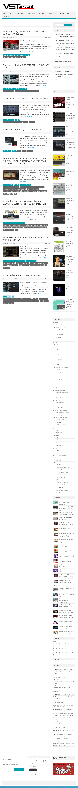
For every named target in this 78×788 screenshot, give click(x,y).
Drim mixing (6, 57)
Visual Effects (59, 492)
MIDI (28, 189)
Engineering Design (60, 339)
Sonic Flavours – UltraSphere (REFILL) (69, 286)
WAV (15, 193)
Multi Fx (16, 57)
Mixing (12, 57)
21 (65, 650)
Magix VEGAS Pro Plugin (62, 482)
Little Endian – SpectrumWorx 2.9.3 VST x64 (24, 275)
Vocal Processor (40, 265)
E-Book (57, 450)
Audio (11, 13)
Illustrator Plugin (60, 422)
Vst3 (24, 261)
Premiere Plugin (60, 487)
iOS (57, 439)
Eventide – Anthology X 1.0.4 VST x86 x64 (23, 129)
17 (53, 650)
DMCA (4, 762)
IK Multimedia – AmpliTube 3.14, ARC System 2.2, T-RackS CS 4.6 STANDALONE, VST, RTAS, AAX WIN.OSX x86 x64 (24, 161)
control (28, 187)
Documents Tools (59, 405)
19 (59, 650)
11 (56, 648)
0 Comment (47, 37)
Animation (58, 457)
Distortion (34, 187)
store (5, 229)
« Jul (54, 655)
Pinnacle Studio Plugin (62, 484)
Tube (5, 193)
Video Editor (58, 460)
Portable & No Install (59, 445)
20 (62, 650)
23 (72, 650)
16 (72, 648)
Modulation (39, 263)
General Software (64, 13)
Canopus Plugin (60, 469)
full (23, 225)
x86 (28, 55)
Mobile (57, 435)
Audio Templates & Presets (62, 367)
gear (29, 225)
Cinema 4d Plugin (60, 332)
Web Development (60, 397)
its (31, 225)
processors (35, 227)
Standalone (43, 191)
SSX (57, 357)
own (24, 301)
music (16, 191)
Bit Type (56, 383)
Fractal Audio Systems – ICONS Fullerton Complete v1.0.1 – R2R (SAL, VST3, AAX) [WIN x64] (63, 677)
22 (69, 650)
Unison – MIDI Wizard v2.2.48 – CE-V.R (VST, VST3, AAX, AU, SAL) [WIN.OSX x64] (70, 303)
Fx (9, 189)
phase (28, 301)
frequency (6, 301)
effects (36, 298)
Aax (5, 55)
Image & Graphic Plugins (61, 417)
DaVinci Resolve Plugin (62, 474)
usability (46, 301)
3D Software (58, 337)
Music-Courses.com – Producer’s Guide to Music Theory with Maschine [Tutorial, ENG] (70, 259)
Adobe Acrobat (60, 419)
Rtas (15, 184)
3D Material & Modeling (61, 324)
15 (69, 648)
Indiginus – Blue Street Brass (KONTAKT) (65, 741)
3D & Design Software (60, 322)
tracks (9, 229)
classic (9, 298)
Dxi (57, 352)
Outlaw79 (55, 736)
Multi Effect (12, 122)
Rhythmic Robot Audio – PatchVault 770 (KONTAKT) (70, 200)
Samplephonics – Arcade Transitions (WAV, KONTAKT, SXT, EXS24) (66, 524)
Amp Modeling (7, 187)
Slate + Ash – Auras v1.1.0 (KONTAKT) (66, 669)
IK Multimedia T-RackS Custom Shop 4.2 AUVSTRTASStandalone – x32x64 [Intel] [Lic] (24, 202)
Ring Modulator (24, 122)
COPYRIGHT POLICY (7, 759)
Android (58, 437)
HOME (4, 757)
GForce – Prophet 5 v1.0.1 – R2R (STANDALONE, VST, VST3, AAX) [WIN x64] (66, 508)
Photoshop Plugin (61, 424)
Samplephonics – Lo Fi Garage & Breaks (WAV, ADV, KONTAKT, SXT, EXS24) (66, 541)
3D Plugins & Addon (60, 327)
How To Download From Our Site (10, 764)
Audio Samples (60, 377)
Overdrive (24, 191)
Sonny (54, 730)
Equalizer (6, 189)
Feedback (6, 122)
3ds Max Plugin (60, 329)
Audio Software (58, 342)
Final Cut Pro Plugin (61, 477)
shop (46, 227)
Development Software (60, 390)
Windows (21, 55)
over (20, 227)
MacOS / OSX (12, 55)
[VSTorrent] (18, 9)
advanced (9, 263)
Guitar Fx (14, 189)
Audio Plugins (59, 344)
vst (20, 57)
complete (18, 263)
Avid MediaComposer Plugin (63, 467)
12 (59, 648)
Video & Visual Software (60, 455)
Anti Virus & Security (60, 402)
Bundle (10, 225)
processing (29, 227)
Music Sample (60, 379)
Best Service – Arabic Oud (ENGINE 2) (66, 694)
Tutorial (5, 16)
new (16, 227)
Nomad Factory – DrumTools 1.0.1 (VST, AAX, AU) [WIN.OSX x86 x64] (25, 32)
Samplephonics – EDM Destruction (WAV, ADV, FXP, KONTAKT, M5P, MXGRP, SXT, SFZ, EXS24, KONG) (66, 576)
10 (53, 648)
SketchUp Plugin (60, 334)
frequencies (44, 298)
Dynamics (6, 91)
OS (55, 428)
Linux (57, 430)
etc (40, 298)
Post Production (28, 91)
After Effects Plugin (61, 464)
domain (28, 298)
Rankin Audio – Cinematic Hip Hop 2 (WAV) (70, 171)
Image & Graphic (31, 13)
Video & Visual (20, 13)
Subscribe (33, 770)
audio (17, 187)
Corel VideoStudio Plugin (62, 472)
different (18, 298)
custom (14, 225)
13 (62, 648)
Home (4, 13)
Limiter (18, 189)
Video (57, 452)
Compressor (23, 187)
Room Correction (32, 191)
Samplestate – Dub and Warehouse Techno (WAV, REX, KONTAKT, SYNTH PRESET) (66, 606)
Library (58, 369)
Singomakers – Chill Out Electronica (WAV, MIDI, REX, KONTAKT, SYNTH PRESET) (65, 600)
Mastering (11, 91)
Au (7, 55)
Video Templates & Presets (62, 490)
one (20, 191)
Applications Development (62, 392)
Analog (13, 187)
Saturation (29, 265)
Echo (32, 298)
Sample (57, 375)
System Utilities (59, 407)
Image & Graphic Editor (61, 415)
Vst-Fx (23, 57)
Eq (43, 187)
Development (52, 13)
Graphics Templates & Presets (62, 412)
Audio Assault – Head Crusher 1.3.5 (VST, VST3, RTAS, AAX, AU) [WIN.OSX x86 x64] (70, 231)
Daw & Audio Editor (60, 372)
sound (38, 191)
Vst (17, 55)
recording (41, 227)
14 (65, 648)
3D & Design (42, 13)
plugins (23, 227)
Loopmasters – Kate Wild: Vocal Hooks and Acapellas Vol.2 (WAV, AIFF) (66, 594)
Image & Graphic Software (61, 410)
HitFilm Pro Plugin (61, 479)
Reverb (20, 265)
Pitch (5, 265)
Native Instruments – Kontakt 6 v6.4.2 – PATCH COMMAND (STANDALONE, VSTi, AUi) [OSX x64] (70, 144)
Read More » (32, 51)
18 (56, 650)
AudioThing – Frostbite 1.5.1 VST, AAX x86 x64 (25, 98)
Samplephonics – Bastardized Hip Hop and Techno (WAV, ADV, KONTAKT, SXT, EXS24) (66, 535)
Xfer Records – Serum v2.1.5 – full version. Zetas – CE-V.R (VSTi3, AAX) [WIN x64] (70, 130)
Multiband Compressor (9, 191)
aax (4, 263)
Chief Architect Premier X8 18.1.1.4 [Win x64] (70, 243)
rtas (24, 265)
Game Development (60, 395)
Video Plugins (59, 462)
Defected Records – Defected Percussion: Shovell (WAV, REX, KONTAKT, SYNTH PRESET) (66, 617)
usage (5, 303)
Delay (27, 263)
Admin (6, 37)
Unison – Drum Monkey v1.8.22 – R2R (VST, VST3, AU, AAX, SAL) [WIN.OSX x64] (70, 159)
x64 (25, 55)
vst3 (9, 267)
